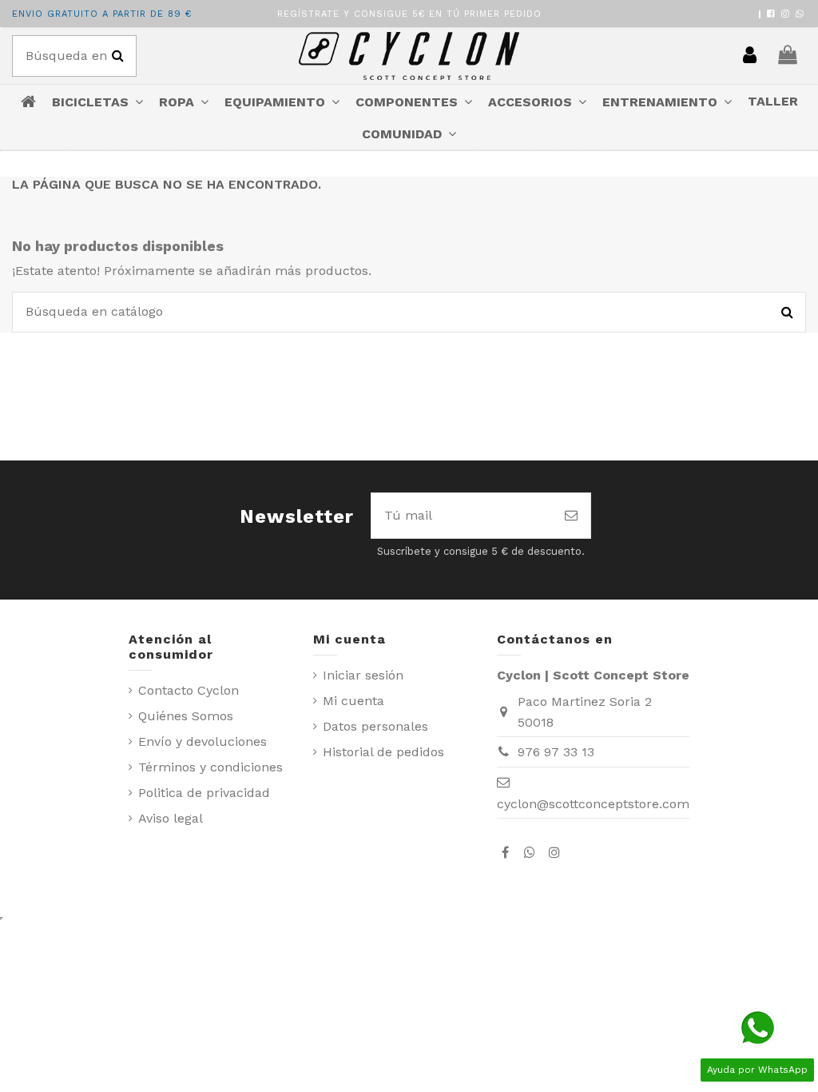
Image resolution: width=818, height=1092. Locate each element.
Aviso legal (170, 818)
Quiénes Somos (185, 715)
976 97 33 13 (556, 751)
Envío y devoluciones (202, 741)
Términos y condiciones (210, 767)
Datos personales (375, 726)
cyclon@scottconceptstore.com (593, 803)
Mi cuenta (353, 700)
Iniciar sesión (363, 675)
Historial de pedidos (383, 751)
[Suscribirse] (571, 515)
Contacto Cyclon (188, 690)
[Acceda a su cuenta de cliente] (749, 56)
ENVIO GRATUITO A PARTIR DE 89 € (102, 14)
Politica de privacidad (204, 792)
